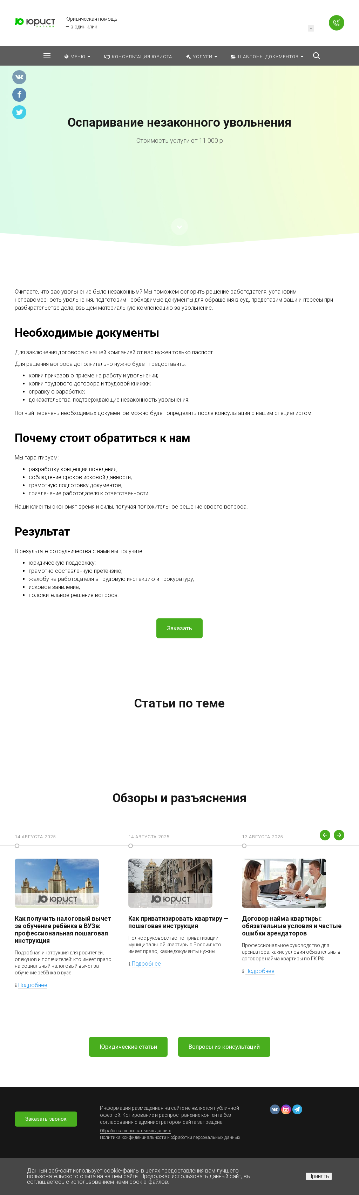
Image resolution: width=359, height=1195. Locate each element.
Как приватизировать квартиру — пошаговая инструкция (178, 922)
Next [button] (339, 835)
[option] (179, 130)
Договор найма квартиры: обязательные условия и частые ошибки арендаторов (291, 926)
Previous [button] (325, 835)
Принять (319, 1176)
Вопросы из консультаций (224, 1046)
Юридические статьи (128, 1046)
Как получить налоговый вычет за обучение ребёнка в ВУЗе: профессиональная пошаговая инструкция (63, 929)
